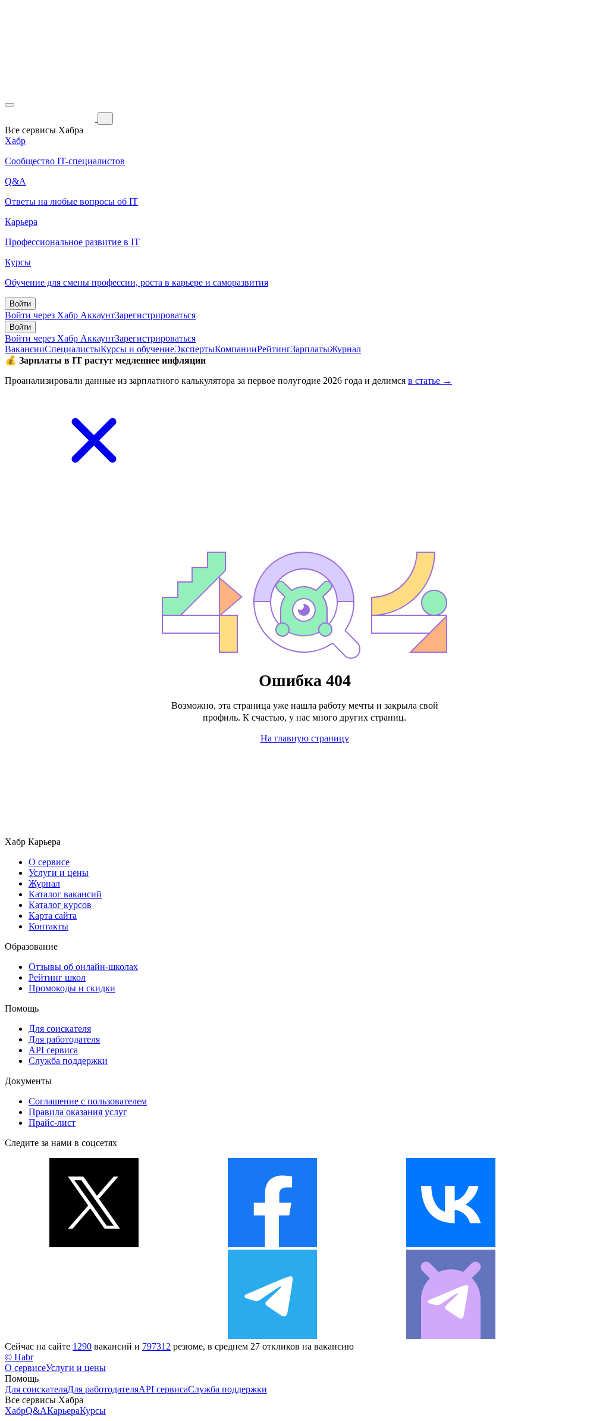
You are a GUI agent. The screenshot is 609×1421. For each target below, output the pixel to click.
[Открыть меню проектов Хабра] (9, 105)
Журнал (345, 349)
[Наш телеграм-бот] (451, 1336)
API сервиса (53, 1050)
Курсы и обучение (137, 349)
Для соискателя (60, 1029)
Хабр (15, 1411)
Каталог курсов (60, 905)
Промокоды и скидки (72, 988)
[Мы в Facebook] (272, 1244)
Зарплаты (310, 349)
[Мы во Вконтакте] (451, 1244)
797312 (156, 1346)
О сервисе (49, 862)
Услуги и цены (59, 873)
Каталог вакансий (65, 894)
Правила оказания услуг (78, 1112)
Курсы (93, 1411)
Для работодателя (64, 1039)
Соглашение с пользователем (88, 1101)
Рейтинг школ (57, 977)
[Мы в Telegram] (272, 1336)
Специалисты (73, 349)
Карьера (63, 1411)
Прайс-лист (52, 1123)
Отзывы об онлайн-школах (83, 967)
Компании (236, 349)
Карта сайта (53, 915)
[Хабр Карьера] (51, 118)
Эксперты (194, 349)
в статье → (430, 380)
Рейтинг (274, 349)
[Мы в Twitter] (94, 1244)
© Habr (19, 1357)
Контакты (48, 926)
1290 (82, 1346)
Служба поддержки (68, 1061)
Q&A (36, 1411)
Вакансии (25, 349)
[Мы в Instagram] (94, 1336)
